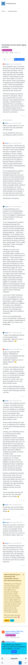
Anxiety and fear (7, 50)
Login (12, 620)
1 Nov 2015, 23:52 (17, 64)
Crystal (6, 123)
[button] (2, 662)
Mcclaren (7, 522)
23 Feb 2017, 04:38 (17, 332)
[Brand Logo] (3, 3)
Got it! (14, 651)
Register (7, 620)
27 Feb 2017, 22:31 (17, 400)
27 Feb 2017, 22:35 (17, 504)
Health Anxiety (10, 642)
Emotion (7, 64)
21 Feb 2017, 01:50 (17, 123)
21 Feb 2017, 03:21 (17, 143)
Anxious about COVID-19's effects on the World (14, 632)
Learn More (16, 648)
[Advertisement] (14, 28)
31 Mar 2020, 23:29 (14, 637)
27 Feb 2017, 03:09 (17, 349)
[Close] (23, 574)
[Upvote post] (21, 116)
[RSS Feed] (19, 52)
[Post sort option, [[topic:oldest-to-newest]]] (5, 59)
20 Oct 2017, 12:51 (18, 522)
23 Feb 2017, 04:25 (17, 206)
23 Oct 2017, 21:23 (17, 543)
